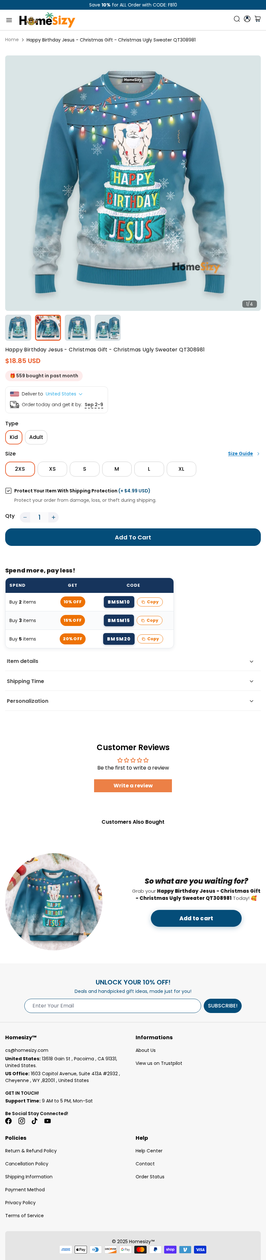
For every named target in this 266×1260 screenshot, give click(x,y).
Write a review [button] (133, 785)
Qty (10, 516)
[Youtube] (47, 1121)
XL (181, 469)
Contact (145, 1163)
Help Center (149, 1151)
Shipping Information (29, 1176)
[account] (247, 19)
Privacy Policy (20, 1202)
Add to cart (196, 918)
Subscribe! (222, 1005)
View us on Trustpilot (159, 1063)
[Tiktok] (34, 1121)
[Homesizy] (47, 20)
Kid (14, 437)
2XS (20, 469)
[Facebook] (8, 1121)
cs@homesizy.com (26, 1050)
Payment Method (25, 1189)
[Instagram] (21, 1121)
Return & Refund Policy (31, 1151)
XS (52, 469)
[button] (25, 517)
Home (12, 39)
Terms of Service (24, 1215)
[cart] (257, 20)
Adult (36, 437)
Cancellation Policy (26, 1163)
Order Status (150, 1176)
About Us (146, 1050)
